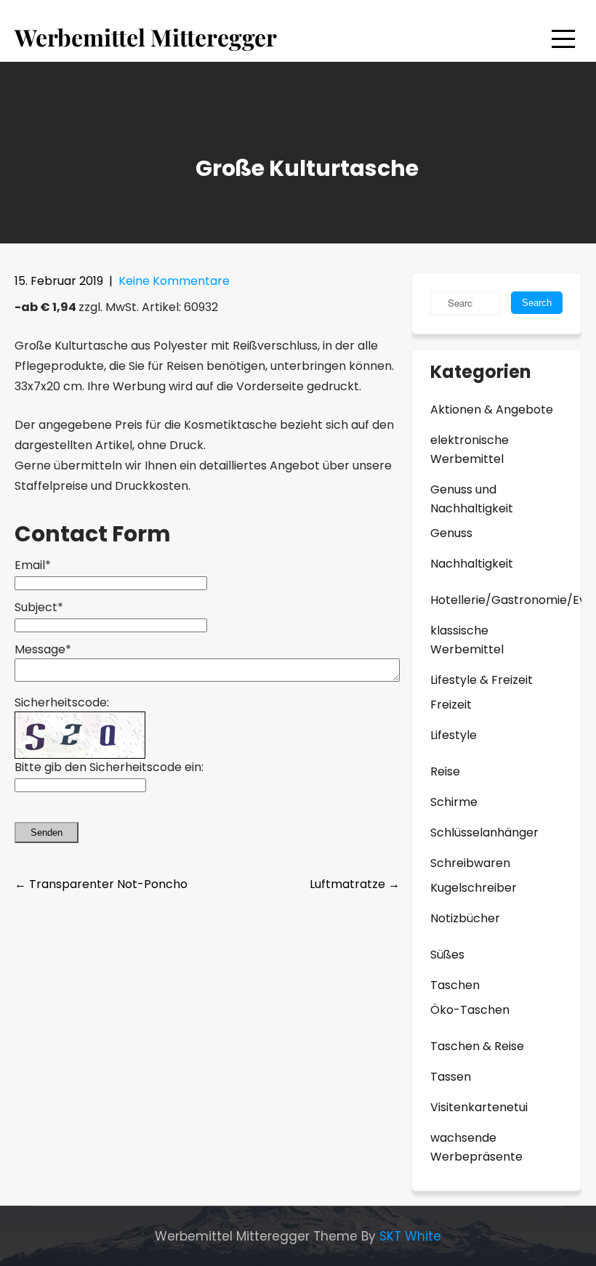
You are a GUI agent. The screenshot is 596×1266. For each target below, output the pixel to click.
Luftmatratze (355, 884)
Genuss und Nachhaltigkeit (471, 499)
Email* (33, 565)
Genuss (451, 533)
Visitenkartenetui (479, 1107)
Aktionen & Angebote (491, 409)
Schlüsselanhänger (484, 832)
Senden (47, 832)
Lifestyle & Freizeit (481, 680)
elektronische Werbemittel (469, 449)
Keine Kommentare (174, 281)
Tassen (450, 1076)
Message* (43, 649)
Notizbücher (465, 918)
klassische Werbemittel (467, 640)
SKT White (410, 1236)
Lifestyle (453, 735)
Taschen (455, 985)
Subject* (39, 607)
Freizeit (451, 704)
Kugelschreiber (473, 887)
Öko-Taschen (470, 1009)
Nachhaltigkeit (471, 563)
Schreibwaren (470, 863)
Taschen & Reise (477, 1046)
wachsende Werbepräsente (476, 1147)
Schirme (454, 802)
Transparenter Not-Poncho (101, 884)
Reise (445, 771)
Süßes (447, 954)
